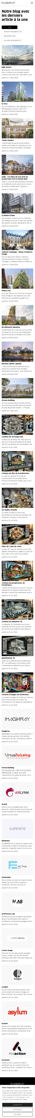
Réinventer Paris (10, 36)
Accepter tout (17, 1105)
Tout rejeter (17, 1114)
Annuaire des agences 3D (13, 32)
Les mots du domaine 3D (12, 40)
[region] (17, 1101)
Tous (9, 27)
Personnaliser (17, 1109)
